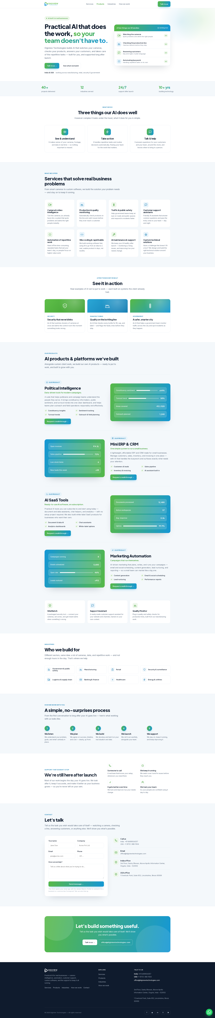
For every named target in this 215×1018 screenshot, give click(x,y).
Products (100, 4)
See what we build (71, 66)
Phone (79, 851)
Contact (86, 988)
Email (50, 851)
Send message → (76, 884)
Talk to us (164, 4)
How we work (124, 4)
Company (81, 841)
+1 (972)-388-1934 (132, 844)
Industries (112, 4)
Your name (52, 841)
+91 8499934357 (131, 841)
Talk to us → (52, 66)
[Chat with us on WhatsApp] (209, 1012)
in (157, 1012)
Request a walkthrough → (58, 421)
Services (89, 4)
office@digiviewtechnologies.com (133, 854)
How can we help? (55, 862)
